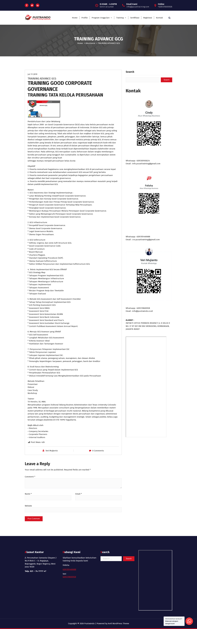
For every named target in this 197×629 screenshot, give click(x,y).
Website (28, 506)
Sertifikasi (134, 18)
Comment (30, 476)
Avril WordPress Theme (118, 623)
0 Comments (98, 450)
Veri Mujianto (52, 450)
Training (120, 18)
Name (28, 494)
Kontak (159, 18)
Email (78, 494)
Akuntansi (90, 43)
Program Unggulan (101, 18)
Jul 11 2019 (32, 74)
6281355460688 (69, 569)
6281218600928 (69, 577)
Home (74, 18)
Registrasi (147, 18)
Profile (84, 18)
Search (130, 71)
